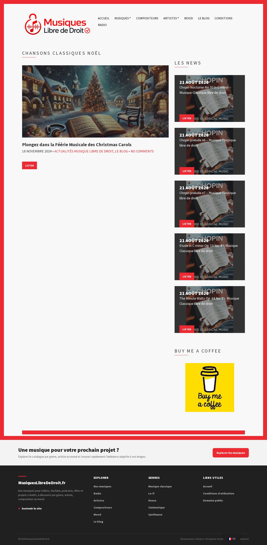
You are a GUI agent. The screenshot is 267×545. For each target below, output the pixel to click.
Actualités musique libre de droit (83, 151)
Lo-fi (151, 493)
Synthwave (155, 514)
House (152, 500)
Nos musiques (102, 486)
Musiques (122, 18)
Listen (29, 165)
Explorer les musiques (231, 453)
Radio (102, 25)
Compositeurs (147, 18)
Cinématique (156, 507)
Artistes (170, 18)
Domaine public (213, 500)
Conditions (223, 18)
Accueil (103, 18)
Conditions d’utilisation (218, 493)
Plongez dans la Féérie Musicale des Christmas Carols (77, 144)
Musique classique (160, 486)
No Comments (142, 151)
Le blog (204, 18)
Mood (188, 18)
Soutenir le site (32, 508)
